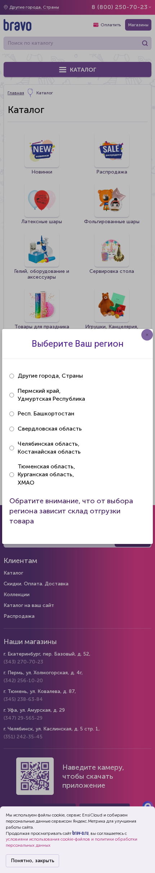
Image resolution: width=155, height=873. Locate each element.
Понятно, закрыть (32, 861)
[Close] (147, 335)
